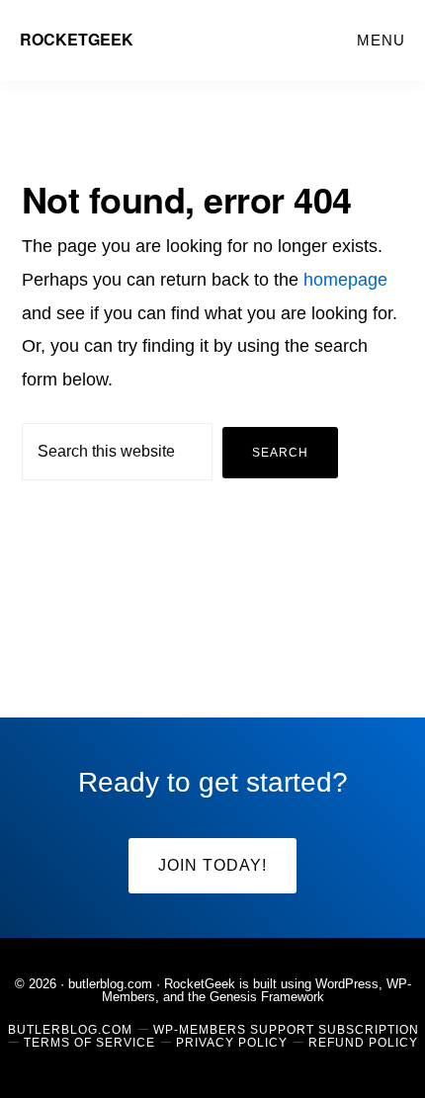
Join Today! (212, 865)
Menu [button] (381, 40)
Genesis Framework (267, 996)
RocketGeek (76, 39)
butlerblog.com (110, 983)
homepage (345, 280)
